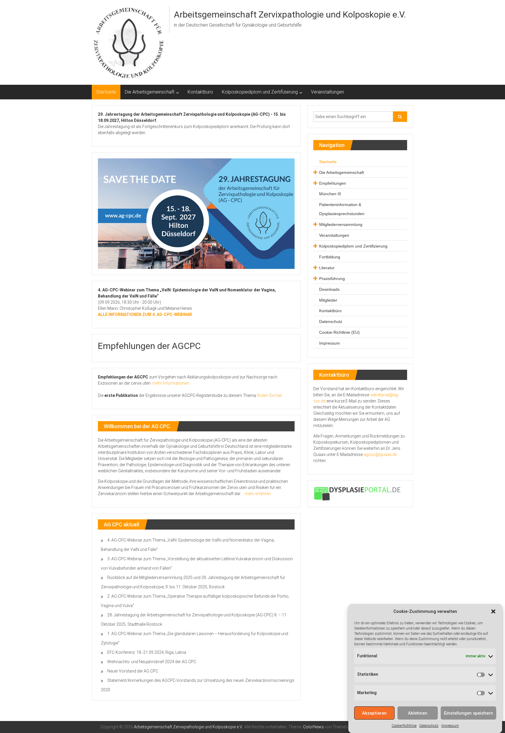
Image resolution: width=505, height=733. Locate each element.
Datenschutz (428, 726)
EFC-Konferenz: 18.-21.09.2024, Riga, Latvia (146, 652)
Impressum (450, 726)
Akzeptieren (374, 713)
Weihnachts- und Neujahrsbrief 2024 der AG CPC (151, 661)
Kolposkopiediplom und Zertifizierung (260, 92)
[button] (493, 611)
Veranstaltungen (327, 92)
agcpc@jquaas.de (380, 454)
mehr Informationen (170, 383)
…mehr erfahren (256, 493)
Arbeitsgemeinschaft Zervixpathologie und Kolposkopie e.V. (290, 14)
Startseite (106, 92)
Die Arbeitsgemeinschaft (149, 92)
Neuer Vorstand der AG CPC (132, 671)
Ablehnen (417, 713)
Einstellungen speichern (468, 713)
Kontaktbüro (200, 92)
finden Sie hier (269, 395)
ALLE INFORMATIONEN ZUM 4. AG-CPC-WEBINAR (145, 314)
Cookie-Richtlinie (404, 726)
